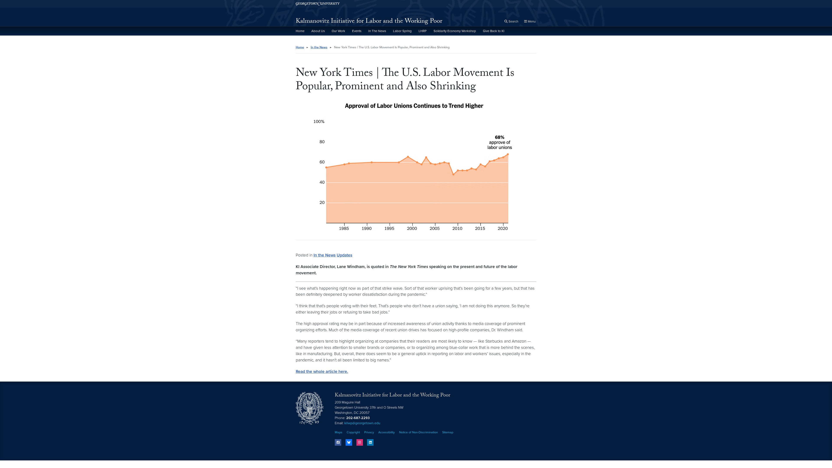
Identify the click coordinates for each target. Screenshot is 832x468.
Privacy (369, 432)
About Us (318, 31)
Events (356, 31)
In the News (319, 47)
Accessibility (386, 432)
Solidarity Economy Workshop (455, 31)
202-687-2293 (358, 418)
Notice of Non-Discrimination (418, 432)
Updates (344, 255)
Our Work (338, 31)
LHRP (423, 31)
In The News (377, 31)
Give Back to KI (493, 31)
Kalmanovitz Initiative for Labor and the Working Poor (369, 21)
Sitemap (447, 432)
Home (300, 31)
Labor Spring (402, 31)
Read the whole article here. (322, 371)
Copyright (353, 432)
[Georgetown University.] (318, 4)
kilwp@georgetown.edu (362, 423)
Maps (338, 432)
